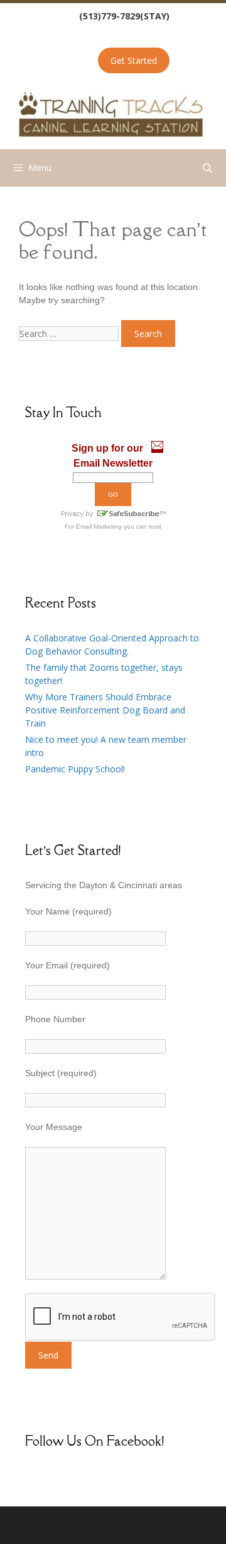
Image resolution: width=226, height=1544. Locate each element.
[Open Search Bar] (207, 168)
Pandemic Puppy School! (75, 769)
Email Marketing (99, 526)
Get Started (133, 60)
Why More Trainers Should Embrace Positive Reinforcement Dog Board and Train (105, 710)
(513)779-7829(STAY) (124, 16)
